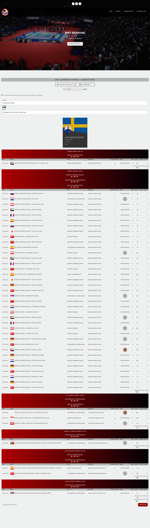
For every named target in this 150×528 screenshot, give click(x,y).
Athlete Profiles (65, 84)
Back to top (143, 504)
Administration (128, 11)
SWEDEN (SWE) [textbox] (8, 103)
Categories (86, 84)
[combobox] (75, 103)
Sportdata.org (141, 11)
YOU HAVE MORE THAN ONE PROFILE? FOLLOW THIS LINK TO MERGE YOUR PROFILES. (23, 95)
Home (110, 11)
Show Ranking (75, 43)
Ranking (118, 11)
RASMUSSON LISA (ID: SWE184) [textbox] (14, 112)
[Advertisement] (75, 517)
